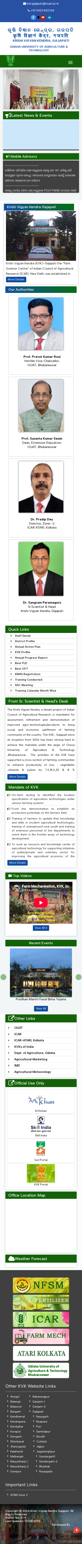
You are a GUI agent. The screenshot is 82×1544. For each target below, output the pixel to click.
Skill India (41, 1135)
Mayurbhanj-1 (19, 1461)
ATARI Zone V (19, 1495)
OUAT (18, 1028)
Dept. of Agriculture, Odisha (34, 1053)
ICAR (17, 1034)
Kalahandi (16, 1451)
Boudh (40, 1436)
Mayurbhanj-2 (19, 1466)
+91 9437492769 (42, 10)
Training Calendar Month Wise (35, 690)
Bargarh (15, 1411)
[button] (7, 89)
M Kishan (41, 1111)
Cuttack (41, 1441)
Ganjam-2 (39, 1406)
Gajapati (37, 1411)
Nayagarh (42, 1416)
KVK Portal (41, 1184)
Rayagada (45, 1471)
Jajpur (40, 1446)
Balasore (16, 1406)
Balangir (15, 1401)
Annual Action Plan (27, 646)
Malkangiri (16, 1456)
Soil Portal (41, 1160)
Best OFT (21, 668)
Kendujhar (16, 1426)
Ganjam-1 (38, 1401)
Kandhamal (17, 1416)
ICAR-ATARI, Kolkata (29, 1040)
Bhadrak (44, 1466)
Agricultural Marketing (30, 1059)
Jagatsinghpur (45, 1451)
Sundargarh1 (47, 1456)
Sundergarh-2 (48, 1461)
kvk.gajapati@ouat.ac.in (42, 3)
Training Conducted (28, 679)
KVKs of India (24, 1047)
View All (40, 928)
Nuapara (41, 1421)
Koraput (15, 1431)
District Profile (25, 641)
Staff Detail (23, 636)
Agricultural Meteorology (32, 1072)
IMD (17, 1065)
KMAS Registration (27, 674)
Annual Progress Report (31, 657)
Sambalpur (43, 1431)
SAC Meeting (24, 685)
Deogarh (16, 1436)
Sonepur (15, 1471)
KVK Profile (22, 652)
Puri (38, 1426)
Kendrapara (17, 1421)
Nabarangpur (41, 1396)
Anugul (14, 1396)
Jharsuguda (18, 1446)
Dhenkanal (17, 1441)
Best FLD (21, 663)
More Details (16, 279)
